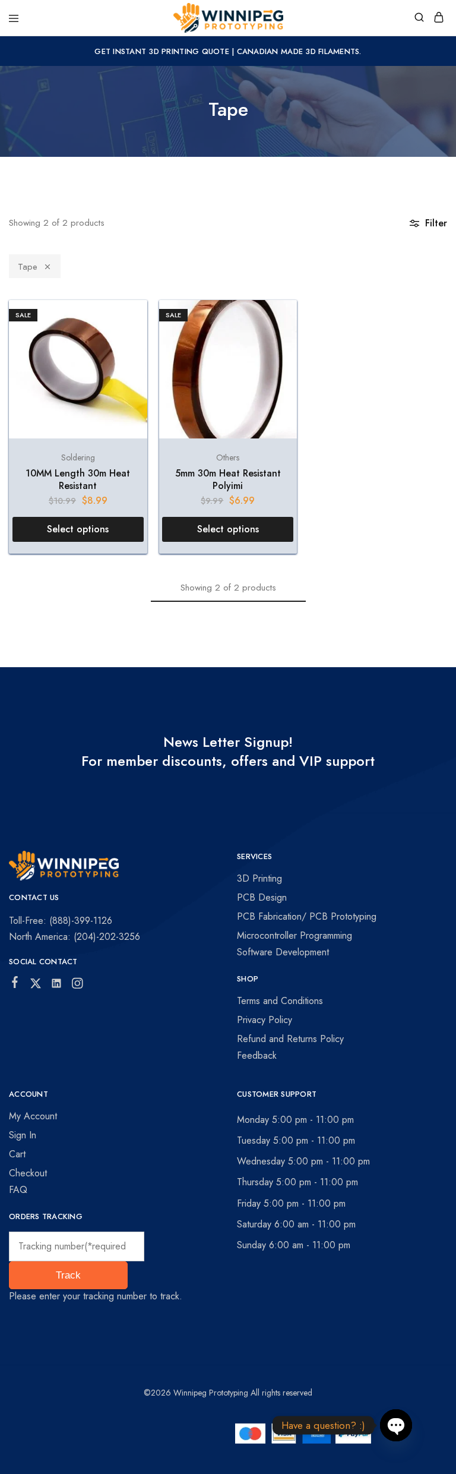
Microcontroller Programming (294, 935)
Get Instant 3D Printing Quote (161, 51)
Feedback (257, 1055)
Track (68, 1275)
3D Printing (259, 878)
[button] (78, 529)
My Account (33, 1116)
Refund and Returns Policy (290, 1039)
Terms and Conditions (280, 1001)
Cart (17, 1154)
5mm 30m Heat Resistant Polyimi (228, 479)
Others (227, 457)
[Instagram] (77, 986)
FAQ (18, 1190)
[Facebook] (15, 984)
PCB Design (262, 897)
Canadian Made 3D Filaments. (299, 51)
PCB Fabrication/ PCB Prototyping (306, 916)
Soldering (78, 457)
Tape (27, 266)
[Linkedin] (56, 986)
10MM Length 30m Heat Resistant (78, 479)
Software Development (283, 952)
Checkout (28, 1173)
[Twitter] (36, 986)
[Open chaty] (396, 1426)
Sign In (22, 1135)
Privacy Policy (264, 1020)
